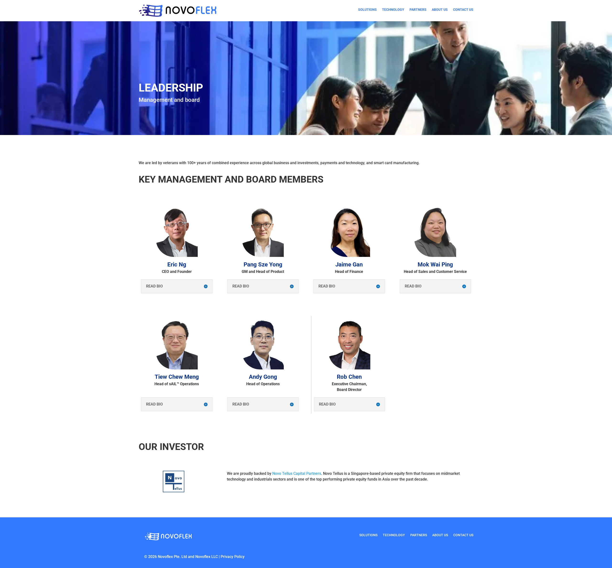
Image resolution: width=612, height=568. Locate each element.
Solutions (367, 9)
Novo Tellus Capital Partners (296, 473)
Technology (393, 9)
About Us (440, 9)
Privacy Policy (233, 556)
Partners (418, 9)
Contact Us (463, 9)
